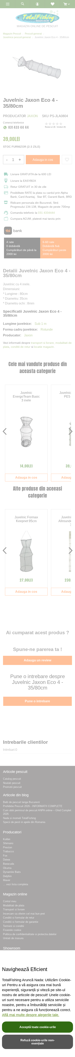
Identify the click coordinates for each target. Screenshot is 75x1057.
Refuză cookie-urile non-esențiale (37, 1041)
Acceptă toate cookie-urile (37, 1027)
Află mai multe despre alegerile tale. (30, 1015)
